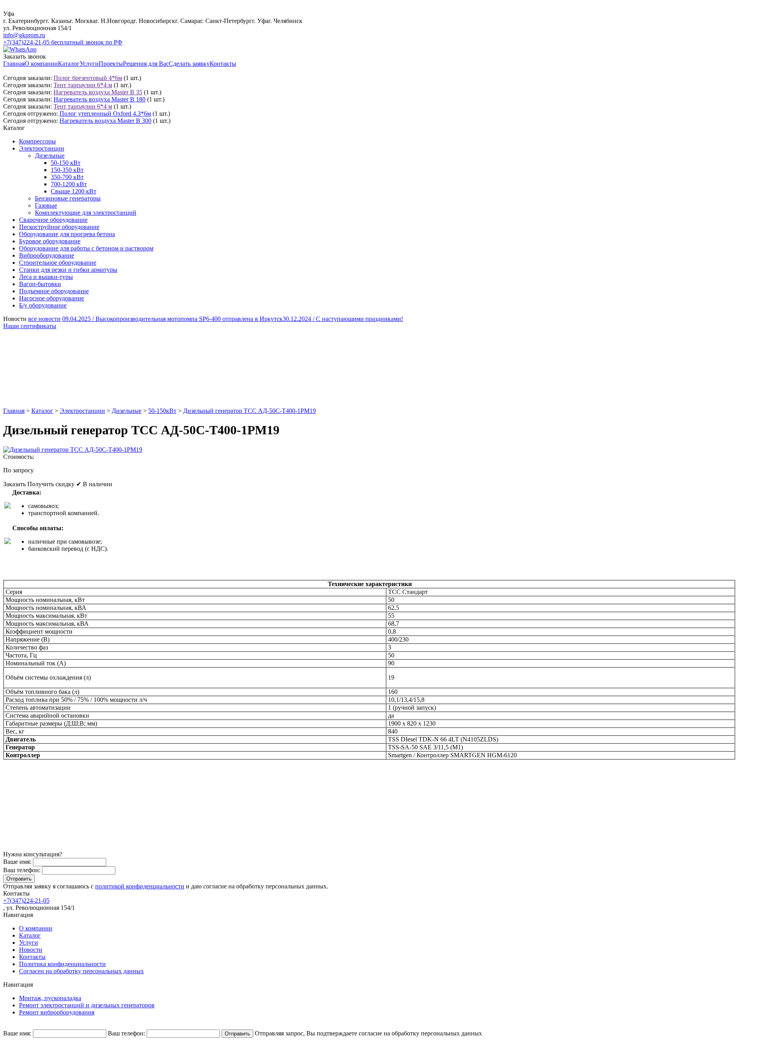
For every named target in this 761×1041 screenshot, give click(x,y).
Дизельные (50, 155)
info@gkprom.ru (24, 35)
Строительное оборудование (57, 262)
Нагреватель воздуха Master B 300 (105, 120)
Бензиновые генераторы (68, 198)
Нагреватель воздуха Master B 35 (98, 92)
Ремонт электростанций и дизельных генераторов (87, 1005)
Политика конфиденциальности (62, 964)
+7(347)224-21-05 (26, 900)
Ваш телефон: (21, 870)
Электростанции (41, 148)
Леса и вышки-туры (46, 276)
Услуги (89, 63)
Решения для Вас (146, 63)
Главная (14, 63)
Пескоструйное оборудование (59, 226)
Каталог (69, 63)
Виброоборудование (46, 255)
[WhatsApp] (19, 49)
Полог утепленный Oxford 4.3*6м (105, 113)
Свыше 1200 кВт (73, 191)
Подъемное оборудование (54, 291)
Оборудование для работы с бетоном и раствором (86, 248)
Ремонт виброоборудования (56, 1012)
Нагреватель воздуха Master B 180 (99, 99)
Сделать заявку (189, 63)
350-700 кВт (67, 177)
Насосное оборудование (51, 298)
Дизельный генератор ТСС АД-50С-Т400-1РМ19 (249, 410)
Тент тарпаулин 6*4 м (83, 85)
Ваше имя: (17, 861)
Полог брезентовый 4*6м (88, 77)
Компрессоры (37, 141)
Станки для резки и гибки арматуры (68, 269)
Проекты (111, 63)
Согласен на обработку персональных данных (81, 971)
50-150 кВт (65, 162)
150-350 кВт (67, 169)
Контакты (223, 63)
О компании (41, 63)
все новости (44, 318)
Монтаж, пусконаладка (50, 998)
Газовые (46, 205)
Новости (30, 949)
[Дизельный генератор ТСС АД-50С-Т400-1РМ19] (72, 449)
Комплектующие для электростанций (85, 212)
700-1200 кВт (69, 184)
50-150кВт (162, 410)
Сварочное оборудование (53, 219)
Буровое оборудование (49, 241)
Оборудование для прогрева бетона (67, 234)
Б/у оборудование (43, 305)
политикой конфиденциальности (139, 886)
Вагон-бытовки (40, 284)
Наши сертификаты (29, 326)
